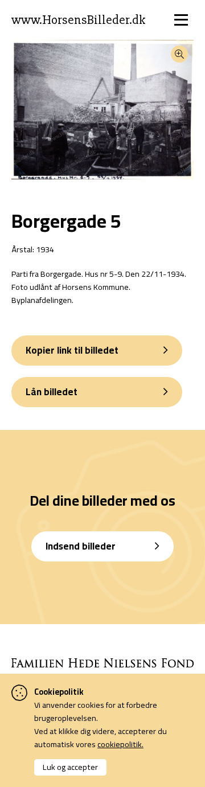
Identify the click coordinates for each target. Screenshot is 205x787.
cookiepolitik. (120, 744)
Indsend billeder (81, 546)
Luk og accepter (70, 766)
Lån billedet (51, 392)
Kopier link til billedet (72, 350)
